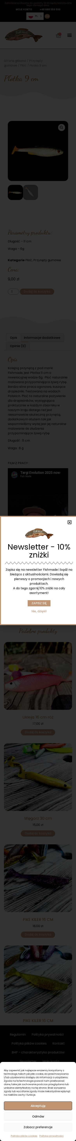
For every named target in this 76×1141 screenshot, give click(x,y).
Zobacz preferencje (38, 1127)
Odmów (38, 1116)
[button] (69, 522)
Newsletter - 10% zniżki (39, 550)
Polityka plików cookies (24, 1136)
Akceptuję (38, 1106)
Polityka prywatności (51, 1136)
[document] (38, 570)
